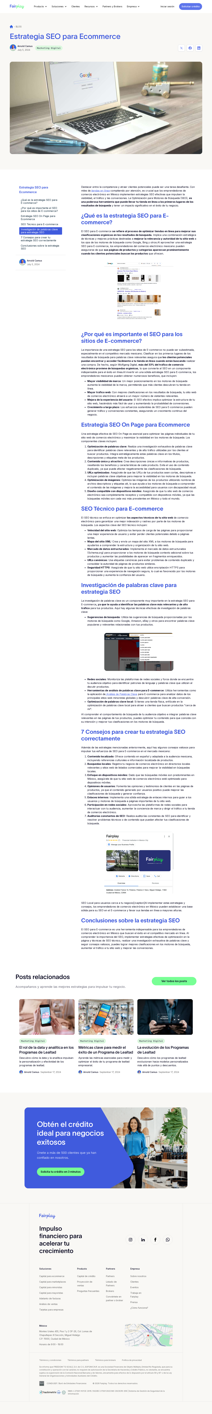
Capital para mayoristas (51, 1293)
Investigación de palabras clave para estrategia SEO (39, 231)
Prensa (134, 1302)
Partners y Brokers (112, 6)
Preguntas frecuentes (88, 1291)
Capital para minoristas (50, 1287)
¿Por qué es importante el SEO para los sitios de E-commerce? (39, 209)
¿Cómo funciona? (139, 1307)
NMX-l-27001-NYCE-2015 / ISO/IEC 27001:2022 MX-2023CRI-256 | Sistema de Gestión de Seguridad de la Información (116, 1392)
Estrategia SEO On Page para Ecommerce (38, 217)
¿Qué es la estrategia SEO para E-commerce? (39, 201)
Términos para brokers (105, 1360)
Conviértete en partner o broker (114, 1298)
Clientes (75, 6)
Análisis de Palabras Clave (121, 694)
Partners (110, 1276)
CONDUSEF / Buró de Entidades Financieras (66, 1383)
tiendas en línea (100, 190)
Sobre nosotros (138, 1276)
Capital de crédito (86, 1276)
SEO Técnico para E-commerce (39, 224)
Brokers (110, 1291)
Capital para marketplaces (52, 1281)
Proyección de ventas (84, 1283)
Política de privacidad (132, 1360)
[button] (40, 6)
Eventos (134, 1287)
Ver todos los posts (174, 981)
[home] (17, 6)
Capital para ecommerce (51, 1276)
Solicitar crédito (191, 6)
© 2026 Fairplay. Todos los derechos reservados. (115, 1383)
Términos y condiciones (50, 1360)
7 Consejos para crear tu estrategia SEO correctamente (38, 239)
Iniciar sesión (167, 6)
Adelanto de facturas (50, 1298)
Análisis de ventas (48, 1304)
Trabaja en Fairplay (135, 1295)
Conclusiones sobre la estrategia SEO (40, 247)
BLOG (19, 26)
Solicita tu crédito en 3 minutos (61, 1171)
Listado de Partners (111, 1283)
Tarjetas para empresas (51, 1309)
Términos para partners (78, 1360)
